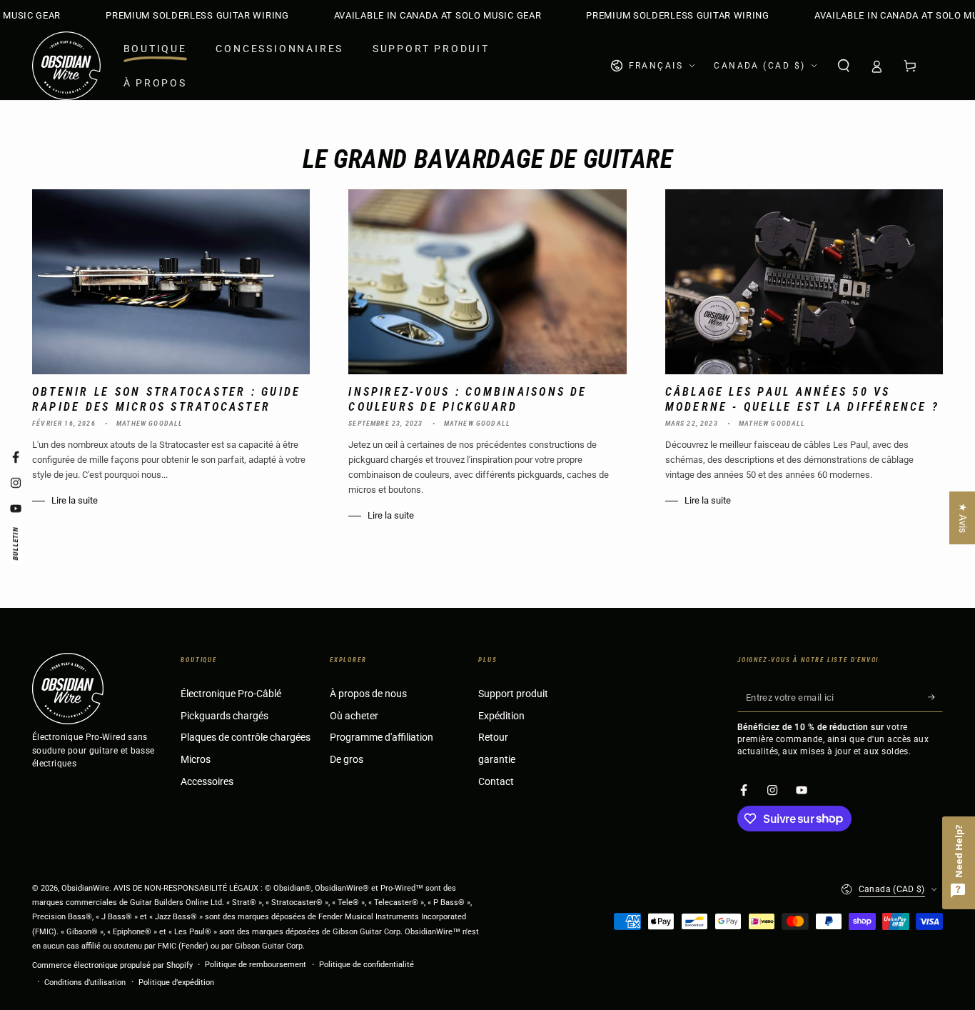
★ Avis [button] (962, 518)
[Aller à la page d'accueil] (66, 65)
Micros (196, 760)
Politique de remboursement (255, 964)
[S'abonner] (935, 697)
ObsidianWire (85, 888)
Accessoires (207, 782)
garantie (496, 760)
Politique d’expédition (176, 982)
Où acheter (354, 716)
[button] (843, 65)
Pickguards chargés (224, 716)
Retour (493, 737)
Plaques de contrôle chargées (245, 737)
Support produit (513, 694)
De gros (346, 760)
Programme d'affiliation (381, 737)
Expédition (501, 716)
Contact (496, 782)
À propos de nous (368, 694)
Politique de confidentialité (366, 964)
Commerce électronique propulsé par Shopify (112, 965)
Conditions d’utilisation (85, 982)
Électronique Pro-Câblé (231, 694)
